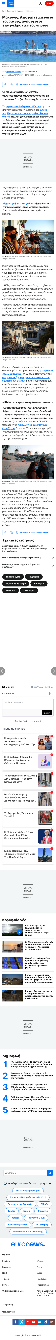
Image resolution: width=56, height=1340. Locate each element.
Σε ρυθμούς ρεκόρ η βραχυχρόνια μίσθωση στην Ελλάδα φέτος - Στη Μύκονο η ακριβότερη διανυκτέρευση (24, 548)
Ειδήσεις (10, 11)
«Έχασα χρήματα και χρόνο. (17, 203)
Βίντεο (5, 1285)
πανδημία (39, 583)
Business (6, 1267)
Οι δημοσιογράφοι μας (13, 1291)
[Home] (3, 11)
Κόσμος (20, 11)
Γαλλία (11, 1211)
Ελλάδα (29, 11)
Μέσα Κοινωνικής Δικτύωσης (28, 1231)
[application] (28, 46)
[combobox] (28, 1173)
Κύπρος (15, 1218)
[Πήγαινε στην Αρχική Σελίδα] (10, 3)
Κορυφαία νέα (14, 920)
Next (4, 1273)
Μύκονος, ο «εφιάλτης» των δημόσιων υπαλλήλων (20, 565)
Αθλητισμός (42, 1224)
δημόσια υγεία (13, 576)
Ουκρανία (43, 1211)
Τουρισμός (34, 576)
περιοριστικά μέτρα (16, 583)
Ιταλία (26, 1211)
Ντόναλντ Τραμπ (36, 1218)
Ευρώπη (6, 1261)
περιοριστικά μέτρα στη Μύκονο (23, 106)
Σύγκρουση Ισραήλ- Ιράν (28, 1190)
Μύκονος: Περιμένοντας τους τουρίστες (21, 557)
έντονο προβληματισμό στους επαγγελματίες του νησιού (25, 113)
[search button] (50, 1173)
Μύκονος (10, 590)
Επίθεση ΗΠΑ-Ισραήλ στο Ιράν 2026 (28, 1197)
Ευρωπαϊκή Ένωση (17, 1224)
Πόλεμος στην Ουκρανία (20, 1204)
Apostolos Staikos (13, 71)
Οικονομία (29, 590)
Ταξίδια (5, 1279)
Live (49, 3)
